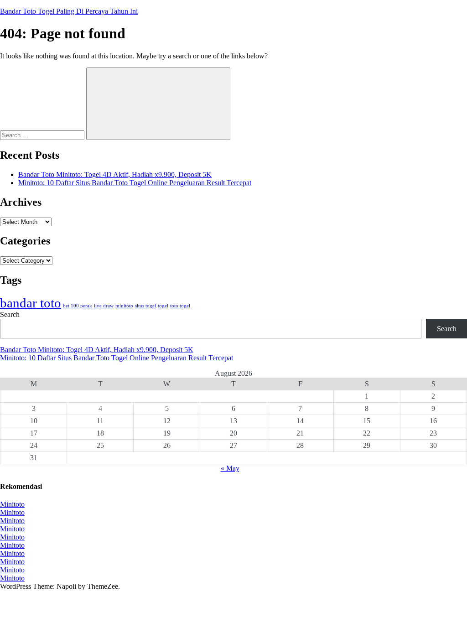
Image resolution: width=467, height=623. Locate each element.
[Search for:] (43, 135)
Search (10, 314)
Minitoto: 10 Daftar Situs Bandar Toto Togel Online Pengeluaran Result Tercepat (134, 183)
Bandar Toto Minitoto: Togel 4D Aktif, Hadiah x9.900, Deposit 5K (115, 174)
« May (230, 468)
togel (163, 305)
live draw (104, 305)
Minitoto (12, 504)
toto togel (180, 305)
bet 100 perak (77, 305)
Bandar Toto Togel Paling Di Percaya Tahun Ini (69, 11)
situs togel (145, 305)
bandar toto (30, 303)
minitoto (124, 305)
